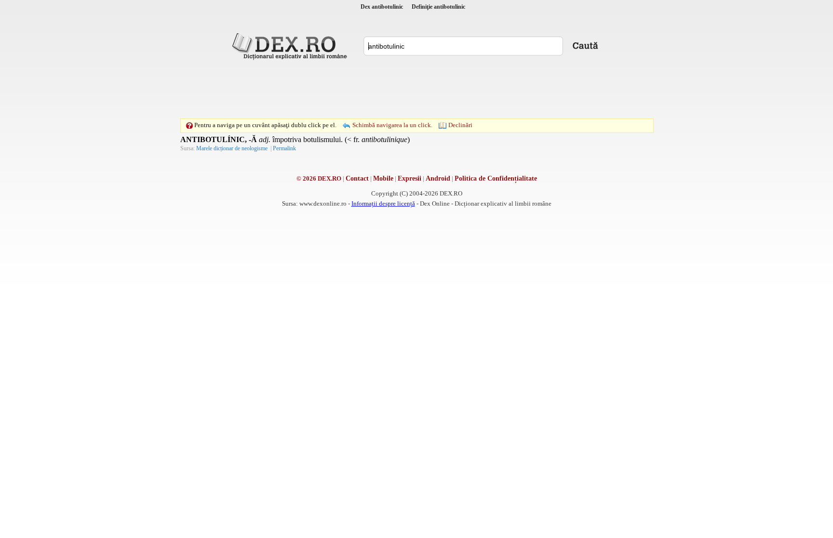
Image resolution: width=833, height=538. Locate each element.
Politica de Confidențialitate (496, 178)
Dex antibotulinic (382, 6)
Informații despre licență (383, 203)
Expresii (409, 178)
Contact (357, 178)
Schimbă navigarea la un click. (392, 125)
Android (438, 178)
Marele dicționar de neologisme (232, 148)
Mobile (383, 178)
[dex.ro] (291, 46)
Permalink (284, 148)
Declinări (460, 125)
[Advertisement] (416, 89)
